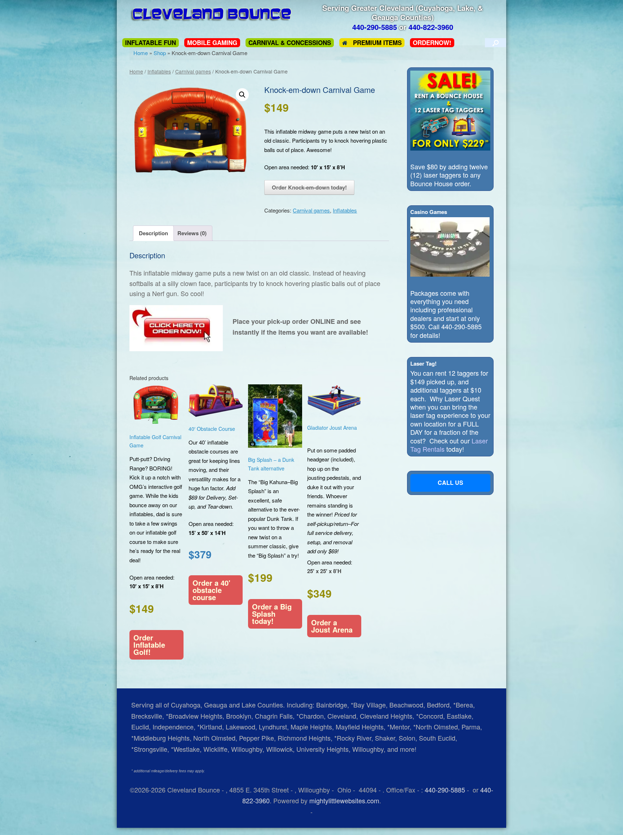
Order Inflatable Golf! (149, 644)
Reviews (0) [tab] (192, 233)
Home (140, 53)
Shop (160, 53)
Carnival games (193, 71)
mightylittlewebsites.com (344, 800)
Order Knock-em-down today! (309, 187)
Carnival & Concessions (289, 43)
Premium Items (377, 43)
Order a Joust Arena (332, 626)
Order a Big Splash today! (272, 613)
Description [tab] (153, 233)
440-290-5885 (445, 789)
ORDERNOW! (432, 43)
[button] (495, 42)
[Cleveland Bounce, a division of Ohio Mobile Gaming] (212, 14)
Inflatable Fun (150, 43)
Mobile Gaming (212, 43)
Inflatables (159, 71)
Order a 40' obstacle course (211, 589)
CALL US (450, 482)
